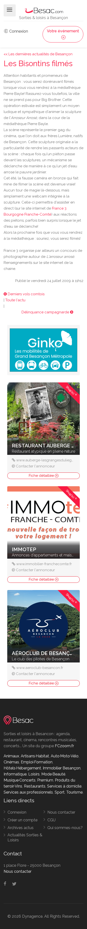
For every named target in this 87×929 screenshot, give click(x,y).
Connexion (18, 31)
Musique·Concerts (20, 780)
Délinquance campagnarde (46, 312)
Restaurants (34, 786)
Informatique (15, 774)
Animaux (11, 756)
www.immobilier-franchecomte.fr (44, 564)
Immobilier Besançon (61, 768)
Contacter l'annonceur (35, 466)
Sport (60, 792)
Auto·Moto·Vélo (65, 756)
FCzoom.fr (64, 746)
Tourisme (74, 792)
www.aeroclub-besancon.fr (39, 668)
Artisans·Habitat (35, 756)
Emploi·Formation (36, 762)
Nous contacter (61, 812)
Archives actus (20, 827)
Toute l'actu (15, 300)
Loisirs (34, 774)
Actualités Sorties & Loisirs (24, 837)
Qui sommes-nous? (65, 827)
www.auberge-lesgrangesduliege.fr (46, 460)
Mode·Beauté (53, 774)
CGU (51, 820)
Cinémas (11, 762)
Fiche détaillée (42, 475)
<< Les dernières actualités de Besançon (38, 54)
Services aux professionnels (28, 792)
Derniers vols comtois (25, 294)
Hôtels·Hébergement (22, 768)
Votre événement (63, 31)
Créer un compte (22, 820)
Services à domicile (64, 786)
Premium (45, 780)
